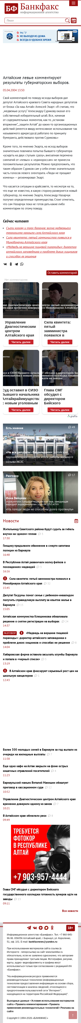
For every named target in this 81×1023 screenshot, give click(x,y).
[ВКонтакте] (5, 264)
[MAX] (47, 927)
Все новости (70, 911)
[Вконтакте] (35, 927)
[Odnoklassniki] (52, 927)
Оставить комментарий (62, 273)
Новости (11, 520)
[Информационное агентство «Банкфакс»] (30, 9)
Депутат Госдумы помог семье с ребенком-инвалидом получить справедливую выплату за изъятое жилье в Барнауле (38, 600)
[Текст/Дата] (73, 20)
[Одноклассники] (10, 264)
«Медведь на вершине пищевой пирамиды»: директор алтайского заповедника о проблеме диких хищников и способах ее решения (41, 251)
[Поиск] (67, 20)
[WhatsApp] (21, 264)
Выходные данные (18, 1000)
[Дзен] (41, 927)
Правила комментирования (31, 1004)
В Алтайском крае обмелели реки (24, 815)
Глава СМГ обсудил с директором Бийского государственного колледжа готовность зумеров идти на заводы (40, 894)
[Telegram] (16, 264)
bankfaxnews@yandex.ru (43, 941)
